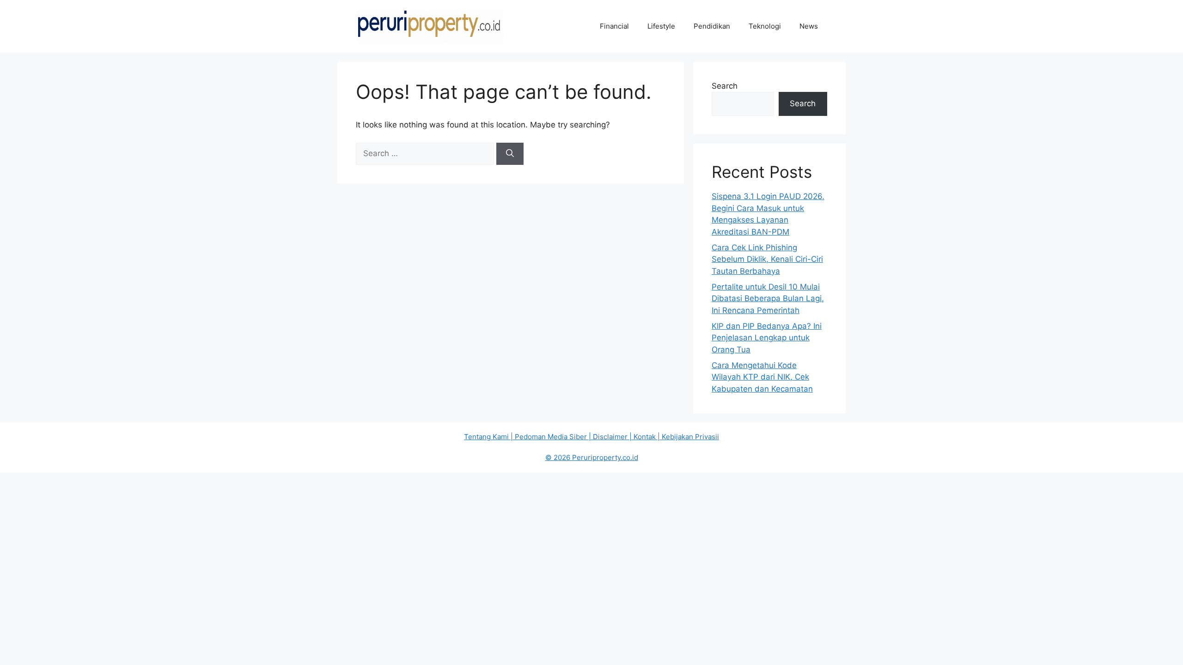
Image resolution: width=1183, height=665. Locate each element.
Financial (614, 26)
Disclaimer (610, 436)
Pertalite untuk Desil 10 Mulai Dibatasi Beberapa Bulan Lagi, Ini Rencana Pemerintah (768, 298)
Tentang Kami (486, 436)
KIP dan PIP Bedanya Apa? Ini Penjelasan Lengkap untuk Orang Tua (767, 337)
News (808, 26)
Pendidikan (712, 26)
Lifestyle (661, 26)
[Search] (510, 154)
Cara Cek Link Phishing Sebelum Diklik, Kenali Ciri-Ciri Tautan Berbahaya (767, 259)
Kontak (645, 436)
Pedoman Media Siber (551, 436)
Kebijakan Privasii (690, 436)
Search (725, 86)
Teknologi (765, 26)
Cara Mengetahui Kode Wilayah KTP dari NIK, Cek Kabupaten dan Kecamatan (762, 377)
